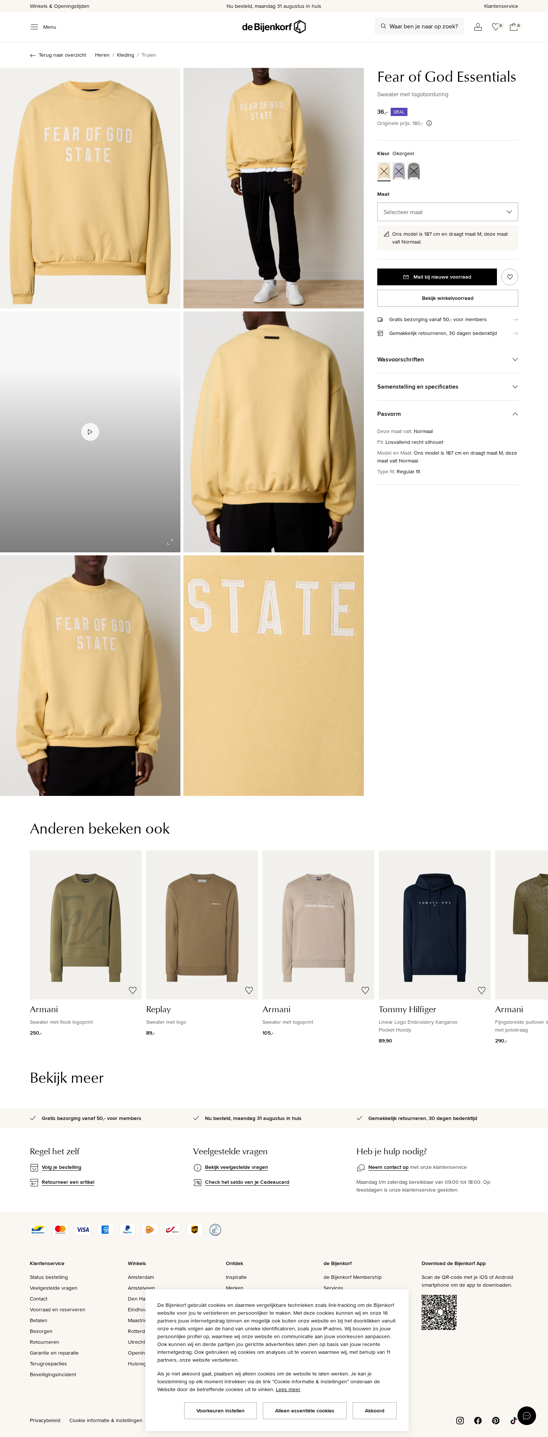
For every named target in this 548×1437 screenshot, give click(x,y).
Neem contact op (388, 1167)
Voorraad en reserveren (57, 1309)
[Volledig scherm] (170, 542)
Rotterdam (140, 1331)
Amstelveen (141, 1288)
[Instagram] (460, 1420)
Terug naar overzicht (62, 55)
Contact (38, 1299)
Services (333, 1288)
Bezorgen (41, 1331)
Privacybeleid (45, 1420)
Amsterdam (141, 1277)
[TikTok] (513, 1420)
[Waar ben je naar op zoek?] (384, 26)
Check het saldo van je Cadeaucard (247, 1182)
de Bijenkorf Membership (353, 1277)
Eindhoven (140, 1309)
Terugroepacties (48, 1364)
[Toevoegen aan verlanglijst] (509, 277)
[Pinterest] (495, 1420)
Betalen (38, 1320)
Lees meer (288, 1389)
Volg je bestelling (61, 1167)
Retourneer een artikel (68, 1182)
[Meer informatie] (429, 123)
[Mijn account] (477, 26)
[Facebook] (477, 1420)
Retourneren (44, 1342)
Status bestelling (49, 1277)
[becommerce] (215, 1234)
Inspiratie (236, 1277)
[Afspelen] (90, 432)
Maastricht (139, 1320)
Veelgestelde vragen (54, 1288)
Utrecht (136, 1342)
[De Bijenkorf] (274, 27)
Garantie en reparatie (54, 1353)
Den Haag (139, 1299)
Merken (234, 1288)
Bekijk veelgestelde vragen (236, 1167)
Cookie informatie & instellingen (105, 1420)
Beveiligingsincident (53, 1374)
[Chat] (526, 1415)
